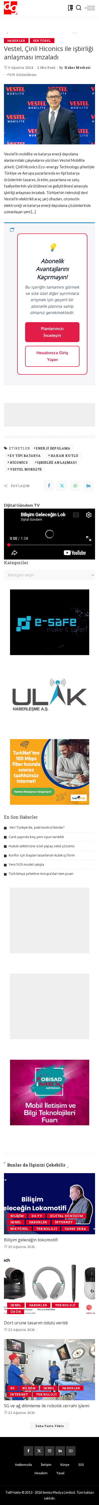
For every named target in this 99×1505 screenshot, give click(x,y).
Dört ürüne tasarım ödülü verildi (36, 1323)
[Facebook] (49, 485)
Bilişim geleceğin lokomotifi (31, 1240)
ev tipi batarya (25, 455)
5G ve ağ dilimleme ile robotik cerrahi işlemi (46, 1406)
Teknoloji (46, 1229)
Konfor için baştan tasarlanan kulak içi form (42, 855)
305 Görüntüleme (22, 74)
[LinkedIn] (60, 1451)
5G (12, 1388)
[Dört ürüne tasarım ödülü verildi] (49, 1286)
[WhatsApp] (75, 485)
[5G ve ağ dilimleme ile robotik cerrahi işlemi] (49, 1369)
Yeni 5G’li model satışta (26, 864)
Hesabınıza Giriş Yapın (52, 356)
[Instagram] (49, 1451)
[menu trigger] (89, 8)
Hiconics (19, 462)
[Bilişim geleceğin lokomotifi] (49, 1203)
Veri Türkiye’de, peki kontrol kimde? (37, 827)
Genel (15, 1222)
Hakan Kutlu (64, 455)
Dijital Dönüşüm (66, 1216)
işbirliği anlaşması (57, 462)
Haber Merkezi (77, 67)
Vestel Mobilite (26, 469)
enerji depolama (53, 448)
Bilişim (17, 1216)
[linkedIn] (88, 485)
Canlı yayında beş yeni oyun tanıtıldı (36, 837)
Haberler (16, 41)
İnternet (64, 1222)
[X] (39, 1451)
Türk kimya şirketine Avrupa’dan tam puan (41, 873)
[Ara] (79, 8)
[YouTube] (71, 1451)
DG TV (36, 1216)
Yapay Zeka (75, 1229)
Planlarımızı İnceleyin (52, 332)
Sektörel (42, 41)
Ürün (15, 1312)
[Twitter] (62, 485)
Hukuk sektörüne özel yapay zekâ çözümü (41, 846)
